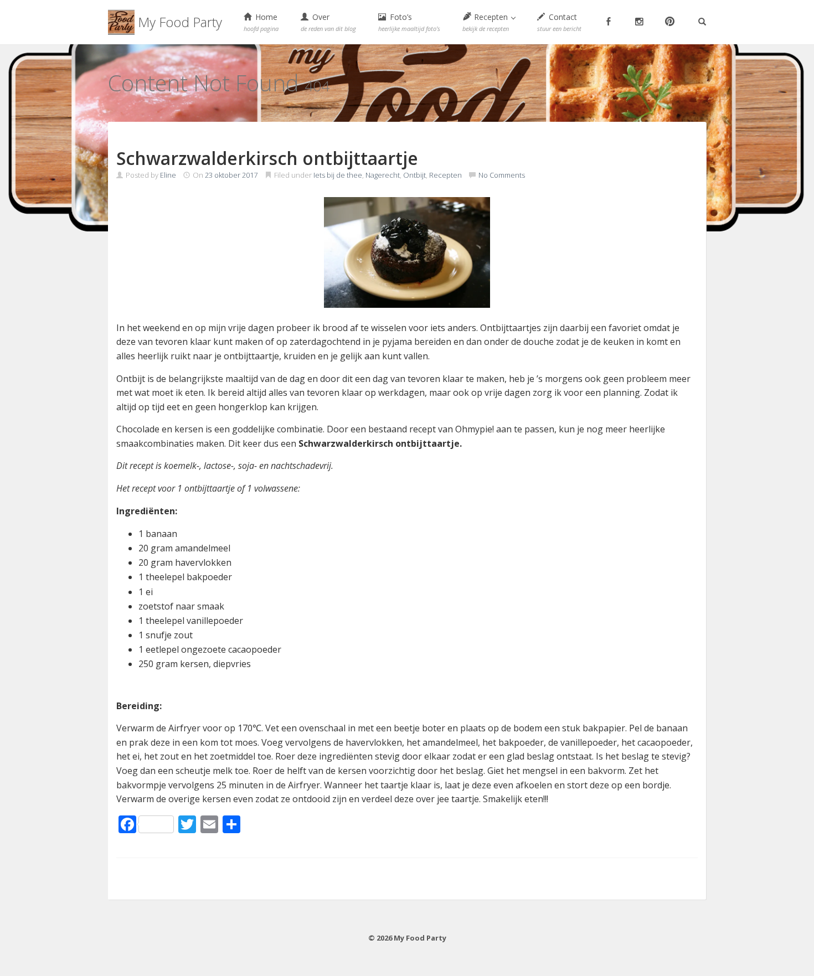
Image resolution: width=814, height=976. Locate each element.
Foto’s (409, 22)
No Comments (501, 175)
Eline (168, 175)
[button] (488, 22)
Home (261, 22)
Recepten (445, 175)
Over (328, 22)
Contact (559, 22)
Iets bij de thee (337, 175)
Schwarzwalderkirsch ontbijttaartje (267, 158)
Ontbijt (414, 175)
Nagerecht (382, 175)
